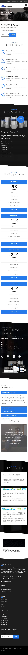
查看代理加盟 (4, 624)
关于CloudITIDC (4, 620)
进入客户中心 (4, 614)
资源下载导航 (4, 602)
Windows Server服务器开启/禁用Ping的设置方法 (13, 493)
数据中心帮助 (4, 604)
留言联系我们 (4, 622)
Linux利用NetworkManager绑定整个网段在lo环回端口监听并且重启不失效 (14, 513)
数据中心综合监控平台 (6, 589)
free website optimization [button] (9, 415)
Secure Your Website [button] (7, 408)
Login (21, 1)
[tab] (14, 392)
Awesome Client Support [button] (8, 392)
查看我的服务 (4, 616)
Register (25, 1)
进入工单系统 (4, 618)
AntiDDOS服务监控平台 (6, 591)
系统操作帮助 (4, 600)
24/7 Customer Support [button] (8, 411)
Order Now (13, 209)
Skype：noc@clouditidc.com (12, 1)
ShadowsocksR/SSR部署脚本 (11, 475)
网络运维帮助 (4, 606)
